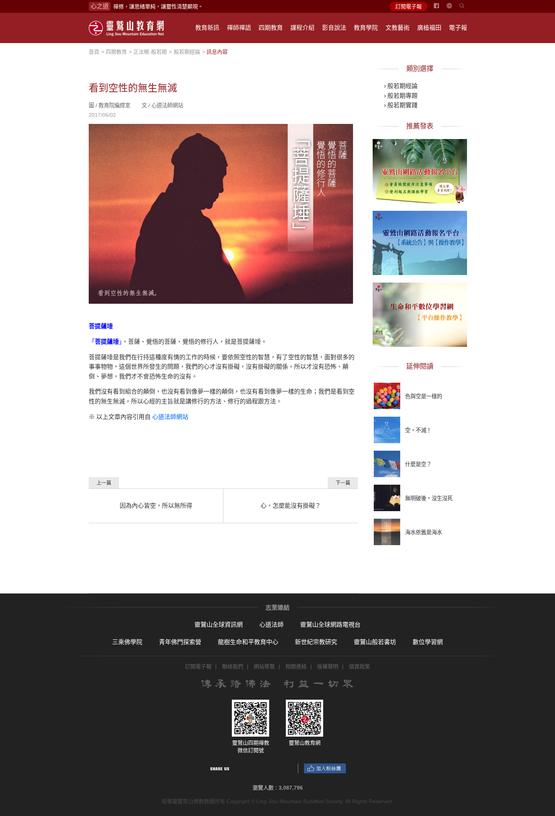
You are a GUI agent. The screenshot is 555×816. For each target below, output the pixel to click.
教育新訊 (207, 28)
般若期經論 (187, 52)
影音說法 (334, 28)
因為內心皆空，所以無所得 (156, 505)
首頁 (94, 52)
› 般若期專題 (401, 96)
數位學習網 (428, 642)
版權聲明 (327, 666)
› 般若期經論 (401, 86)
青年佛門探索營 (180, 642)
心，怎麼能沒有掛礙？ (291, 505)
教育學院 (366, 28)
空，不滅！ (418, 430)
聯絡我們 (232, 666)
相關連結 (296, 666)
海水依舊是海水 (423, 532)
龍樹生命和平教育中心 (248, 642)
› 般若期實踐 (401, 105)
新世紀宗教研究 (316, 642)
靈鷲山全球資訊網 (218, 624)
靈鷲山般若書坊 (375, 642)
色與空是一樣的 (423, 396)
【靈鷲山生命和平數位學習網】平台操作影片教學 (420, 313)
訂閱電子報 (408, 6)
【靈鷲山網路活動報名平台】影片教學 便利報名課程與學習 (420, 169)
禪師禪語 (239, 28)
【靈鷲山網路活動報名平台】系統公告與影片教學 (420, 241)
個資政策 (359, 666)
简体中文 (453, 8)
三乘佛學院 (127, 642)
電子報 (458, 28)
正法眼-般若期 (150, 52)
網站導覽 (264, 666)
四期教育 (271, 28)
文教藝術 (397, 28)
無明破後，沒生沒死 (429, 498)
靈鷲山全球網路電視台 (330, 624)
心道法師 (271, 624)
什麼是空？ (418, 464)
